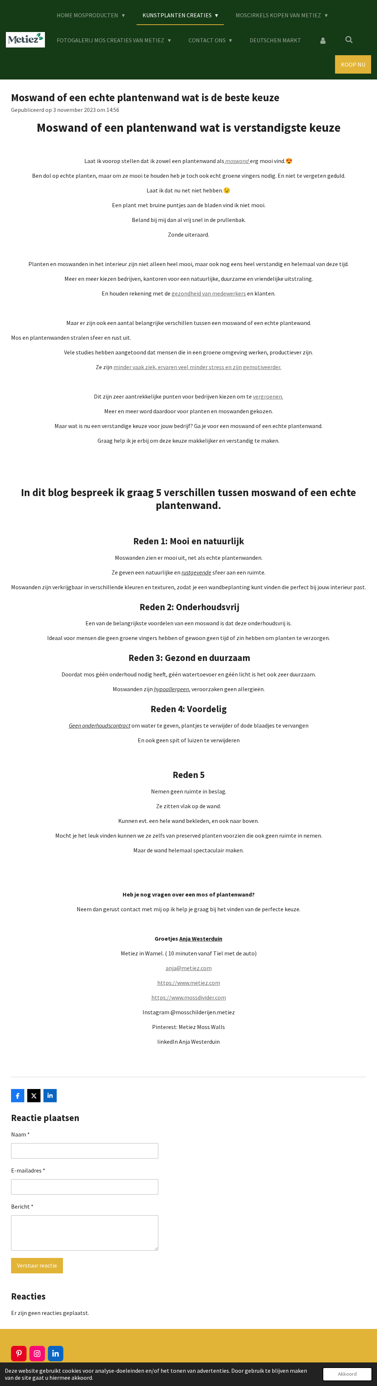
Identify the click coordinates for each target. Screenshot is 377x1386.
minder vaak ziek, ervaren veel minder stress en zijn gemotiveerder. (197, 367)
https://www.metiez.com (188, 982)
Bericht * (22, 1206)
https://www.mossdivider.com (188, 997)
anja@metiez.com (189, 968)
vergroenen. (268, 396)
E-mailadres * (28, 1170)
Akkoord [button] (347, 1374)
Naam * (20, 1134)
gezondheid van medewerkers (209, 293)
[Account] (323, 40)
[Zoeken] (349, 39)
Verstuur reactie (37, 1265)
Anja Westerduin (200, 938)
